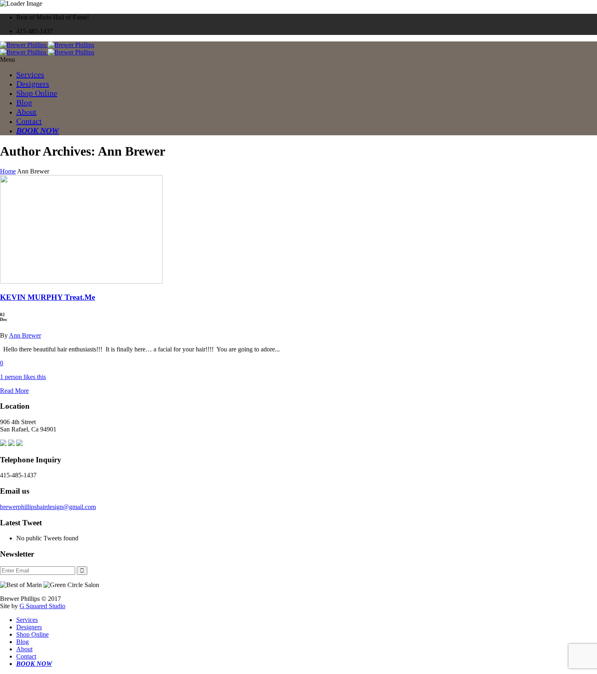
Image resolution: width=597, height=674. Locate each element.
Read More (14, 390)
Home (8, 171)
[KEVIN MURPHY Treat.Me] (81, 281)
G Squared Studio (42, 605)
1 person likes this (23, 376)
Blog (24, 102)
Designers (32, 83)
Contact (29, 121)
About (26, 111)
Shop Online (36, 93)
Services (30, 74)
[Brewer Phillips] (47, 44)
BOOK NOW (37, 130)
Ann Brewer (25, 335)
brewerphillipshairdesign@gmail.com (48, 506)
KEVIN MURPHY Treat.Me (47, 297)
